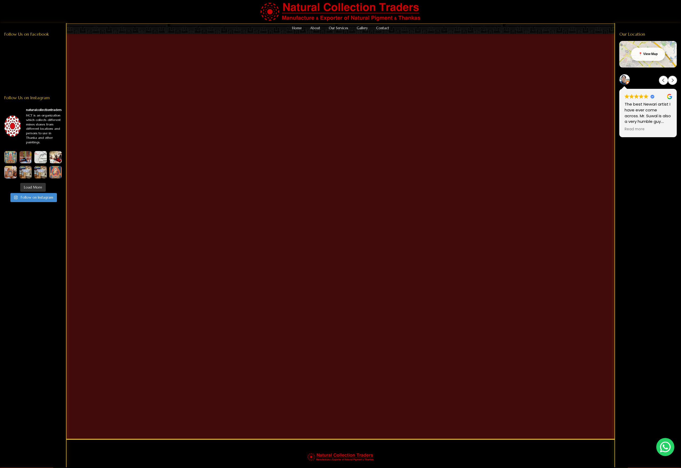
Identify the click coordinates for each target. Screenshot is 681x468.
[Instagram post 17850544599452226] (25, 157)
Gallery (362, 28)
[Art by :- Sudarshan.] (55, 172)
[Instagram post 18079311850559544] (40, 157)
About (315, 28)
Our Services (338, 28)
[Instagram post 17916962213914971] (25, 172)
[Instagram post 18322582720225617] (10, 157)
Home (297, 28)
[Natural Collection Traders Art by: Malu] (10, 172)
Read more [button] (635, 129)
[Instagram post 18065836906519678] (40, 172)
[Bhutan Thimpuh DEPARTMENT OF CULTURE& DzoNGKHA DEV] (55, 157)
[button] (672, 80)
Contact (382, 28)
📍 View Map (648, 54)
